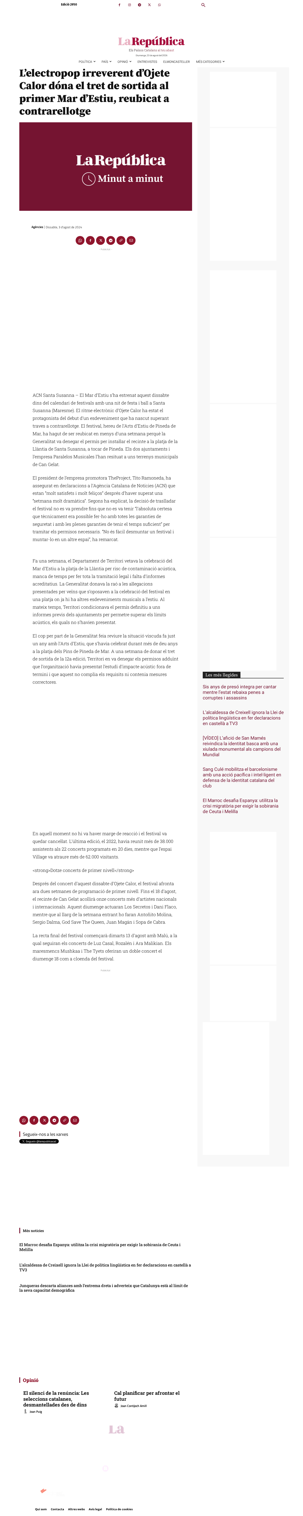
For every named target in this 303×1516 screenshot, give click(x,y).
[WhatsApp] (159, 5)
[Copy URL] (120, 240)
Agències (37, 227)
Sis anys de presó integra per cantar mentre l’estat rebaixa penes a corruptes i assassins (239, 692)
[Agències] (25, 226)
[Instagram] (129, 5)
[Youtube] (164, 1439)
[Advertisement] (105, 318)
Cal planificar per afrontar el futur (147, 1396)
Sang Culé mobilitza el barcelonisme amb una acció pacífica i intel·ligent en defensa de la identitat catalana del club (242, 777)
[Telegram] (139, 5)
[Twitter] (149, 5)
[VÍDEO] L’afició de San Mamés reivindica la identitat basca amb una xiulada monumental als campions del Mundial (242, 746)
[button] (203, 5)
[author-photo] (26, 1411)
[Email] (131, 240)
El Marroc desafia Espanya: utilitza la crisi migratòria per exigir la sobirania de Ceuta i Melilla (100, 1247)
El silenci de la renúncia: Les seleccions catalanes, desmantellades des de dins (56, 1399)
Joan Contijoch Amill (134, 1405)
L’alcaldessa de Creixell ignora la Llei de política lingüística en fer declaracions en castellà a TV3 (105, 1267)
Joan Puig (36, 1411)
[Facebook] (119, 5)
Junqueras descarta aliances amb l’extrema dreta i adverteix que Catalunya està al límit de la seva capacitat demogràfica (103, 1288)
